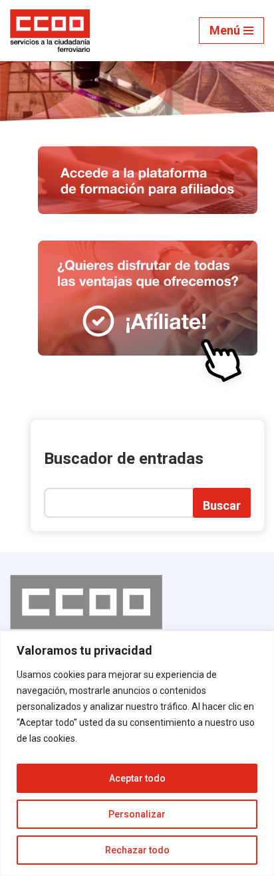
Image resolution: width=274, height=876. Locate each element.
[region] (137, 753)
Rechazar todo (137, 850)
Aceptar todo (137, 778)
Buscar (222, 505)
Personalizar (137, 814)
